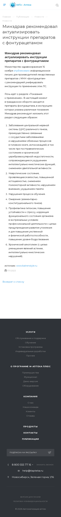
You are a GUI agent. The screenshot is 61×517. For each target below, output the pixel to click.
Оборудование (30, 385)
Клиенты (30, 411)
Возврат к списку (13, 281)
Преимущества (30, 372)
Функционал (30, 377)
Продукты (30, 426)
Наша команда (30, 407)
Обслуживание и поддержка (30, 338)
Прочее (30, 355)
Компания (30, 396)
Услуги (30, 332)
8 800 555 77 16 (21, 465)
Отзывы (30, 416)
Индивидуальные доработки (30, 351)
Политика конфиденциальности (30, 501)
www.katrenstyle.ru (26, 265)
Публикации (30, 439)
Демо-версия (30, 381)
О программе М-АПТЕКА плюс (30, 366)
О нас (31, 402)
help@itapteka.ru (32, 470)
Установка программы (31, 347)
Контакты (30, 432)
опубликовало (22, 70)
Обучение (30, 342)
